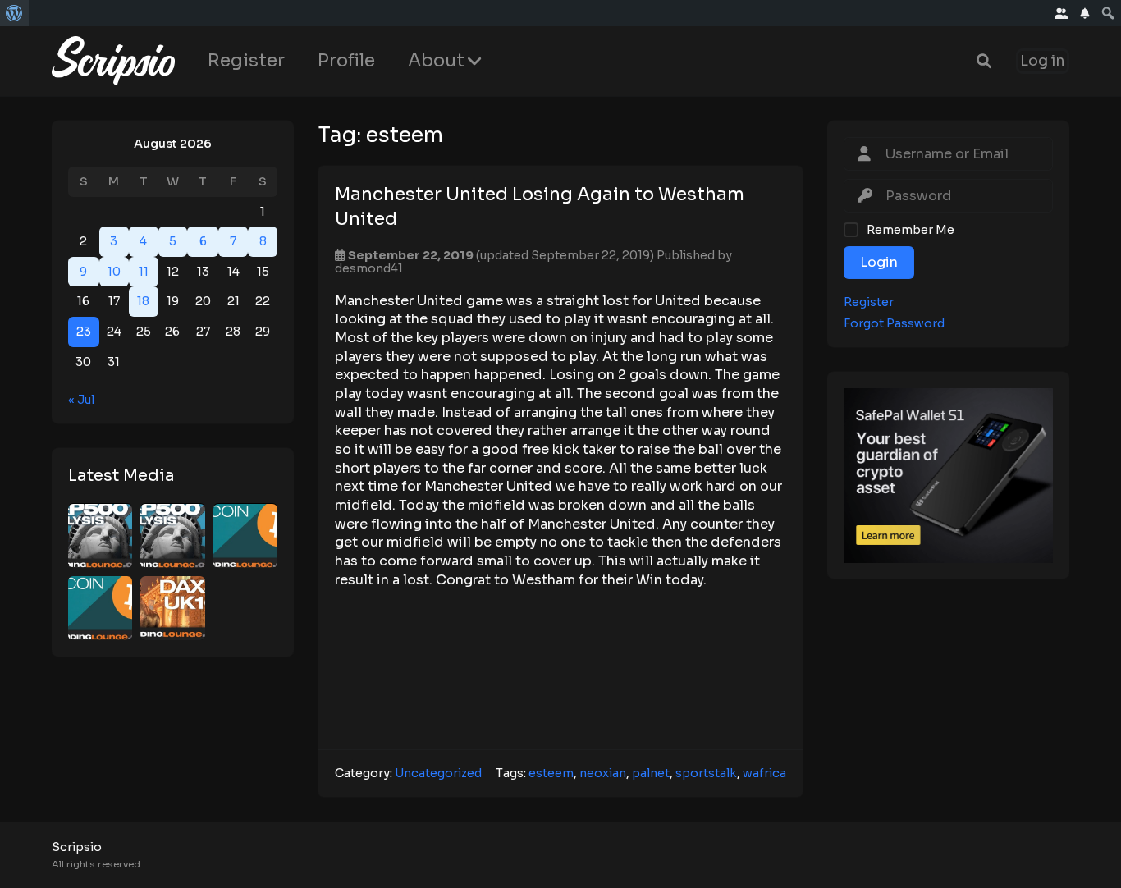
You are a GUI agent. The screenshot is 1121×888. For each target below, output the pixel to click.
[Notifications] (1085, 13)
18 (143, 302)
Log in (1042, 61)
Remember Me (910, 229)
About (436, 60)
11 (144, 271)
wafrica (764, 773)
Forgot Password (894, 324)
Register (246, 60)
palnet (651, 773)
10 (114, 271)
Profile (346, 60)
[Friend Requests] (1061, 13)
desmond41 (369, 268)
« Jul (81, 399)
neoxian (602, 773)
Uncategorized (438, 773)
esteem (551, 773)
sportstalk (706, 773)
